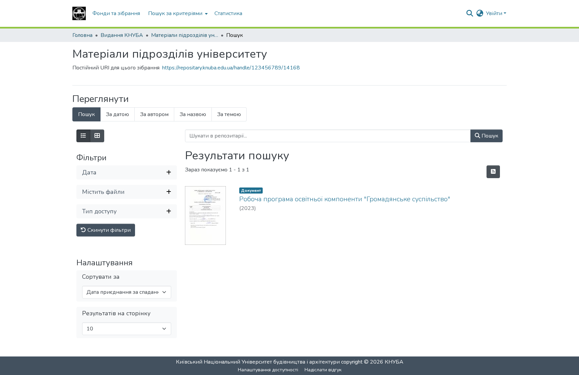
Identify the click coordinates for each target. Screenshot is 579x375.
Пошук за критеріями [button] (175, 13)
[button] (79, 13)
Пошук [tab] (86, 114)
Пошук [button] (489, 136)
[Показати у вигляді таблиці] (97, 135)
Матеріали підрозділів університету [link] (184, 35)
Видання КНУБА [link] (122, 35)
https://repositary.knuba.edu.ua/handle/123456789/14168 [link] (231, 67)
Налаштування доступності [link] (268, 370)
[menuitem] (177, 13)
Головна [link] (82, 35)
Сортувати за (101, 276)
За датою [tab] (117, 114)
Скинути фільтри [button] (108, 230)
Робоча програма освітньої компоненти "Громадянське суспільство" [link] (344, 199)
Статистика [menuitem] (228, 13)
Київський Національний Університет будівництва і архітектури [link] (258, 362)
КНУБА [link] (394, 362)
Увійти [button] (495, 13)
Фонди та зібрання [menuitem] (116, 13)
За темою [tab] (229, 114)
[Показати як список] (83, 135)
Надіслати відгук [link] (323, 370)
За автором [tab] (154, 114)
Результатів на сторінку (116, 313)
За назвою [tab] (193, 114)
